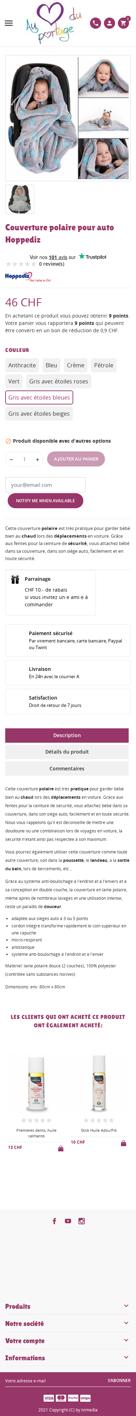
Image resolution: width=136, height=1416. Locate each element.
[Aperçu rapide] (30, 1166)
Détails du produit (67, 751)
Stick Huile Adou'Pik (99, 1130)
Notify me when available (45, 501)
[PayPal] (73, 1397)
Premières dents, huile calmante (36, 1133)
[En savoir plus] (42, 1166)
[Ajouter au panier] (61, 1147)
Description (67, 735)
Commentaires (67, 768)
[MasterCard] (61, 1397)
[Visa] (49, 1397)
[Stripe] (85, 1397)
